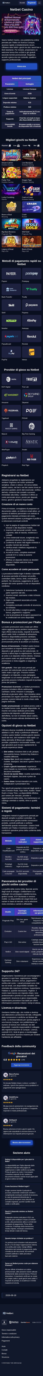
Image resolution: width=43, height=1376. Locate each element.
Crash (25, 145)
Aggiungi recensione (21, 1065)
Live (14, 145)
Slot (35, 145)
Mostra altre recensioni (21, 1142)
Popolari (5, 145)
